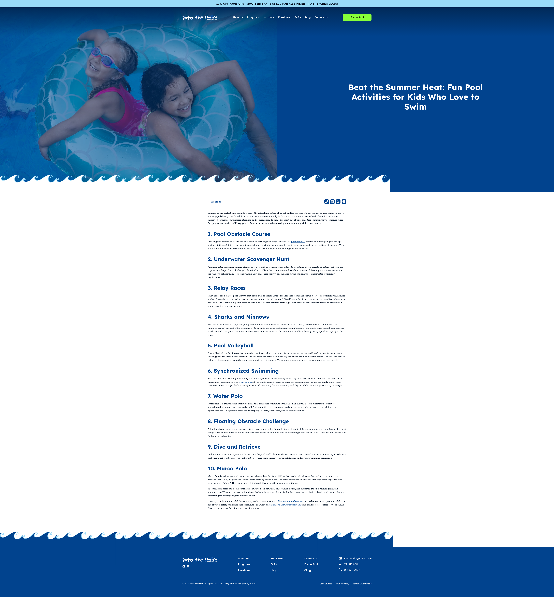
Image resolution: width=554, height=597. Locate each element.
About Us (238, 17)
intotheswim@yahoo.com (357, 558)
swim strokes (245, 381)
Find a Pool (311, 564)
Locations (268, 17)
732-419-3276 (351, 564)
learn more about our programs (285, 504)
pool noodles (298, 241)
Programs (253, 17)
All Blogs (216, 201)
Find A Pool (357, 17)
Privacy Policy (342, 583)
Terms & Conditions (362, 583)
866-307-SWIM (352, 569)
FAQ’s (298, 17)
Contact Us (321, 17)
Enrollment (284, 17)
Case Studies (326, 583)
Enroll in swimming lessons (287, 501)
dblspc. (253, 583)
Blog (308, 17)
